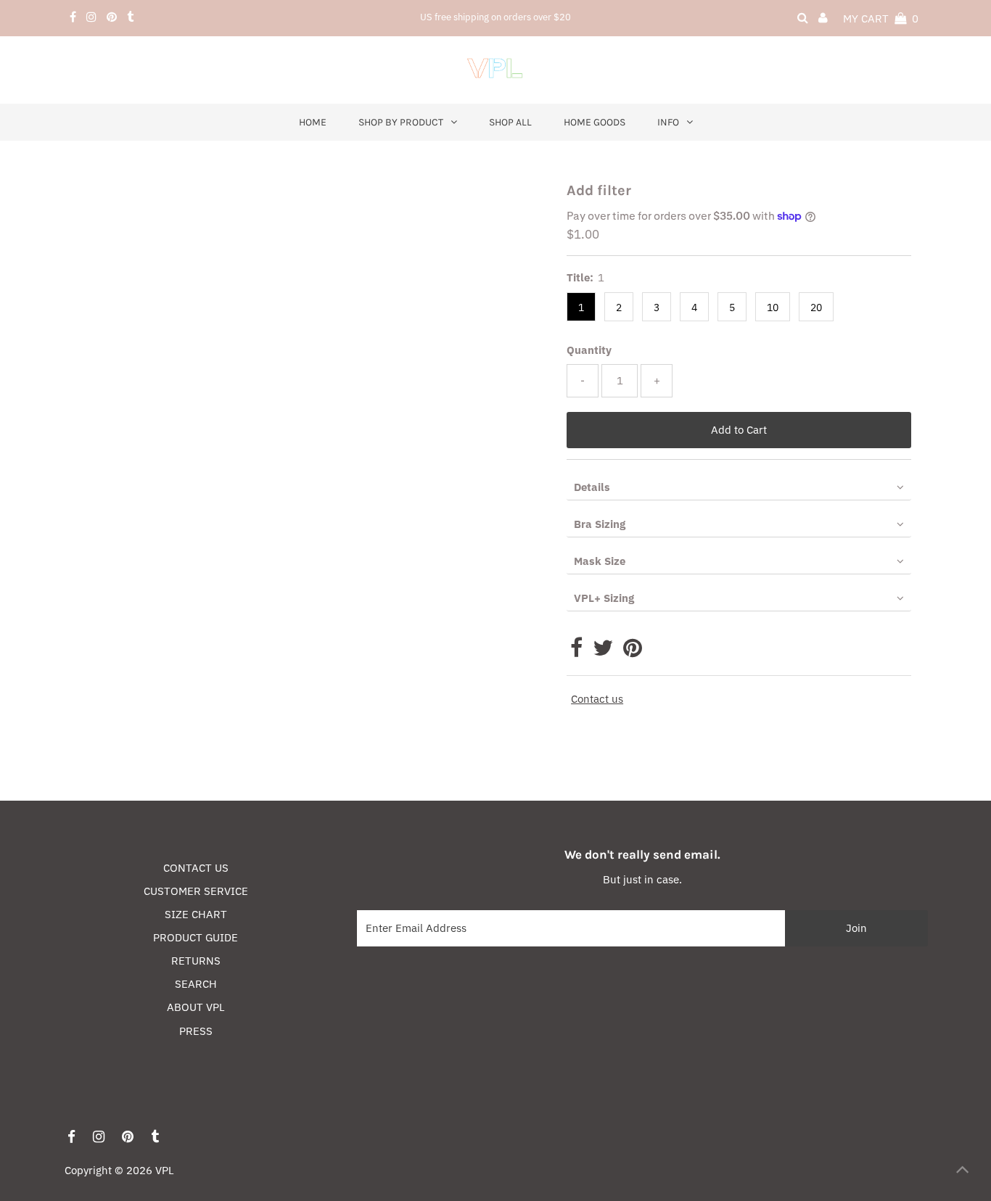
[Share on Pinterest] (632, 652)
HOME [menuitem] (312, 122)
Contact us (597, 699)
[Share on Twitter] (603, 652)
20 (816, 307)
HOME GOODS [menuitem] (594, 122)
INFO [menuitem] (668, 122)
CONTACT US (196, 868)
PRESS (196, 1031)
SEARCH (196, 984)
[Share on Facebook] (576, 652)
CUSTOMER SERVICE (196, 891)
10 (772, 307)
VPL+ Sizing (604, 598)
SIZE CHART (196, 914)
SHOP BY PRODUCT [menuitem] (400, 122)
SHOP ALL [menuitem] (510, 122)
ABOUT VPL (196, 1007)
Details (592, 487)
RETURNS (196, 960)
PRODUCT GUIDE (195, 937)
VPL (164, 1170)
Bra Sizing (599, 524)
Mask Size (599, 561)
